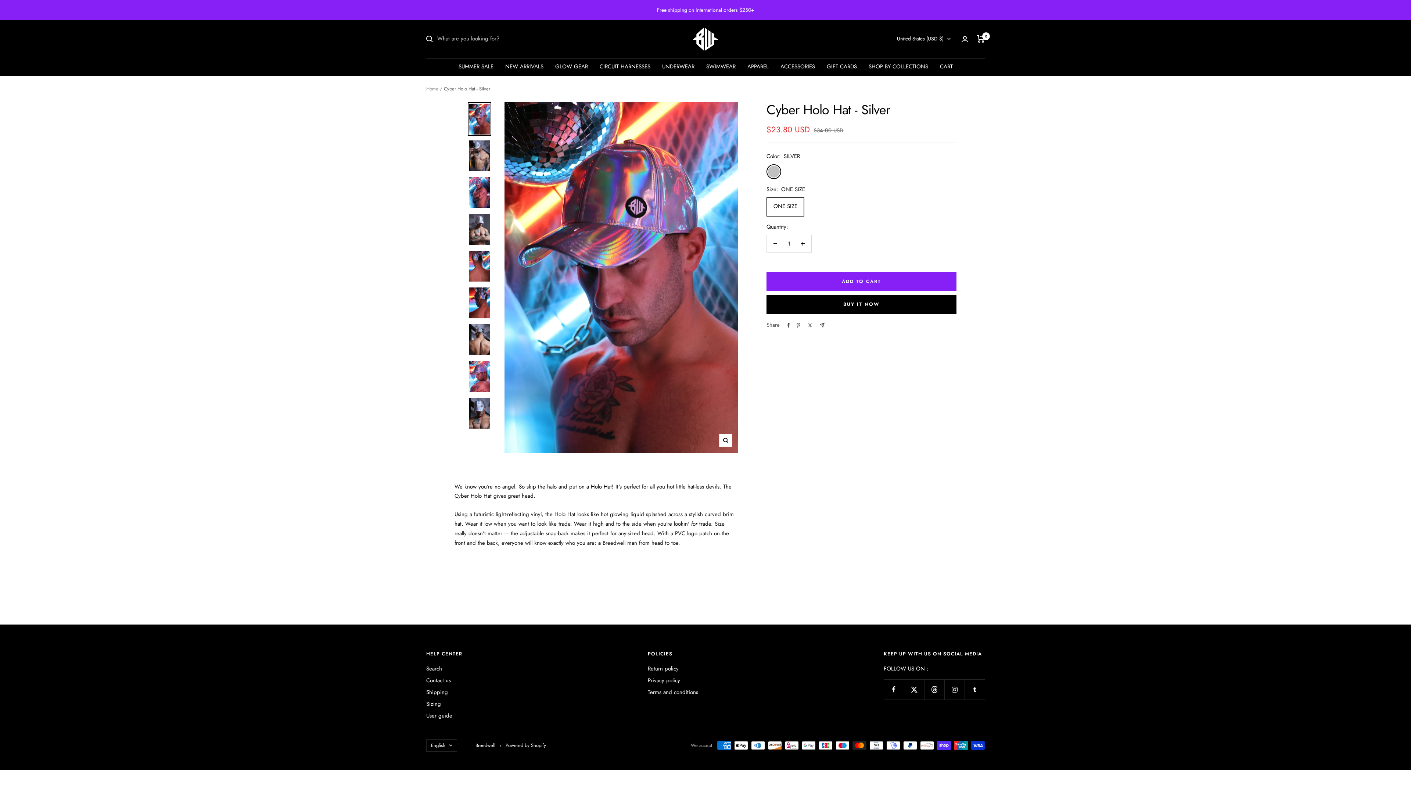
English (438, 745)
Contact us (438, 680)
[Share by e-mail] (822, 325)
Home (432, 88)
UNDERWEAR (678, 66)
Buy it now (861, 304)
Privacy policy (664, 680)
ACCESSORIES (797, 66)
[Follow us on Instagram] (954, 689)
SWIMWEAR (721, 66)
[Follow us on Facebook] (894, 689)
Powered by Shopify (526, 745)
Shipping (437, 692)
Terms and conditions (673, 692)
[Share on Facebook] (788, 325)
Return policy (663, 669)
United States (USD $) (920, 38)
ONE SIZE (785, 206)
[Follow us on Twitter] (914, 689)
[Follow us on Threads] (934, 689)
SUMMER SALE (476, 66)
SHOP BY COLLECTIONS (898, 66)
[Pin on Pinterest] (798, 325)
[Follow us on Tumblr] (975, 689)
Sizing (433, 704)
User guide (439, 716)
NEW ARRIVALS (524, 66)
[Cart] (981, 39)
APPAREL (758, 66)
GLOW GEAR (571, 66)
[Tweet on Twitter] (810, 325)
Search (434, 669)
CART (946, 66)
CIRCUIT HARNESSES (625, 66)
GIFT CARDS (842, 66)
